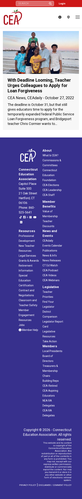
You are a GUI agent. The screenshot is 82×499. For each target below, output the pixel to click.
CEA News (17, 98)
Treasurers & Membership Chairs (50, 370)
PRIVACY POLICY (27, 485)
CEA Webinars (51, 280)
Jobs (22, 325)
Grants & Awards (29, 260)
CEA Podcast (50, 270)
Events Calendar (52, 245)
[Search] (50, 3)
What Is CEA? (50, 155)
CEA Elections (51, 185)
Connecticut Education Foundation (50, 175)
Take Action (50, 341)
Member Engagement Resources (26, 315)
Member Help (29, 329)
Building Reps (51, 380)
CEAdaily (34, 98)
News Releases (52, 260)
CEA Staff (49, 194)
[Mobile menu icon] (77, 17)
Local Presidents (52, 351)
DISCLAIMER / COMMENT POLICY (55, 485)
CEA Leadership (52, 190)
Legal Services (27, 255)
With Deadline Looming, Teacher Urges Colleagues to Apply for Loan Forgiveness (39, 85)
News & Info (50, 255)
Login (62, 3)
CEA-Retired (50, 385)
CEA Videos (49, 275)
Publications (50, 250)
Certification (26, 285)
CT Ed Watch (50, 265)
